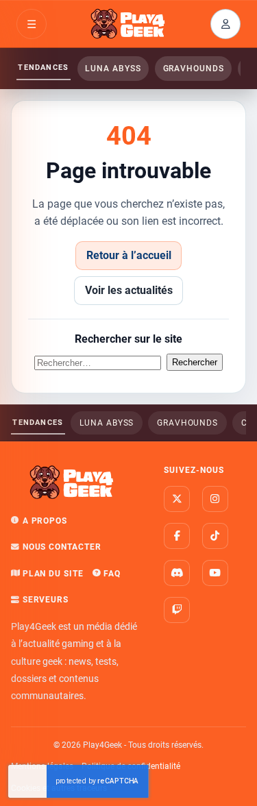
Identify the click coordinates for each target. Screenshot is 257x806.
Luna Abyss (112, 68)
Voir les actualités (129, 290)
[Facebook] (177, 536)
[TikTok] (215, 536)
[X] (177, 499)
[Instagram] (215, 499)
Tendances (43, 67)
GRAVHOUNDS (193, 68)
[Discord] (177, 573)
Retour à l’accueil (128, 255)
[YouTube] (215, 573)
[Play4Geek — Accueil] (129, 24)
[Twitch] (177, 610)
